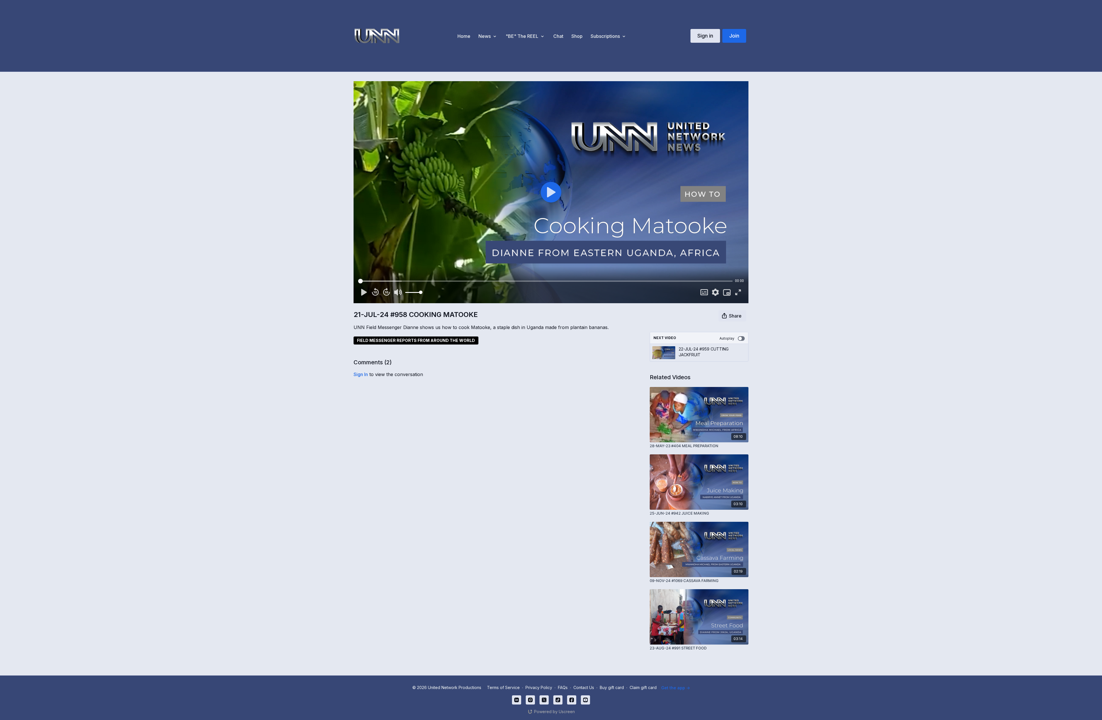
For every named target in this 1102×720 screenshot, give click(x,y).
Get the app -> (675, 687)
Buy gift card (612, 687)
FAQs (563, 687)
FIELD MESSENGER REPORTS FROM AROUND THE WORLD (416, 340)
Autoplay (726, 338)
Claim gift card (643, 687)
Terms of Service (503, 687)
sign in (361, 374)
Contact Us (583, 687)
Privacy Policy (538, 687)
